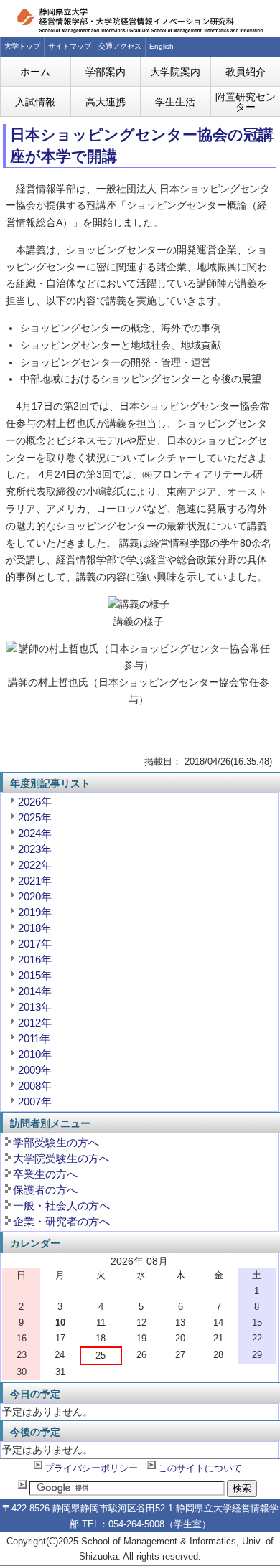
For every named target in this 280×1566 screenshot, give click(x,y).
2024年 (35, 833)
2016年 (35, 959)
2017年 (35, 944)
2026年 (35, 802)
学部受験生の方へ (56, 1142)
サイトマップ (69, 46)
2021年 (35, 880)
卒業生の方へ (45, 1174)
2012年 (35, 1023)
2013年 (35, 1007)
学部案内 (105, 71)
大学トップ (22, 46)
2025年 (35, 817)
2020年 (35, 896)
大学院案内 (175, 71)
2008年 (35, 1086)
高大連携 (105, 102)
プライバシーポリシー (91, 1468)
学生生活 (175, 102)
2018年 (35, 928)
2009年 (35, 1070)
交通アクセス (119, 46)
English (161, 46)
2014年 (35, 991)
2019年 (35, 912)
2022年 (35, 865)
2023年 (35, 849)
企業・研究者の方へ (61, 1221)
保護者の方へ (45, 1190)
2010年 (35, 1054)
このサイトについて (200, 1468)
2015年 (35, 975)
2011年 (34, 1038)
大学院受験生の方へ (61, 1158)
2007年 (35, 1101)
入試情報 (35, 102)
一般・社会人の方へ (61, 1205)
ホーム (35, 71)
